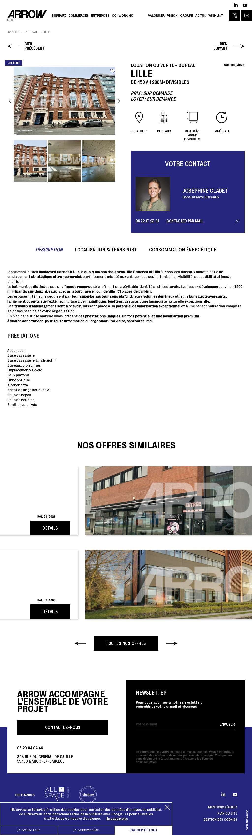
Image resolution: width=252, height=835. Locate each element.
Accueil (13, 32)
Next (119, 100)
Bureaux (59, 15)
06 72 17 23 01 (147, 221)
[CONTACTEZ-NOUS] (246, 15)
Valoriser (156, 15)
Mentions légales (222, 807)
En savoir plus (117, 818)
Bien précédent (34, 46)
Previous (10, 100)
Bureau (31, 32)
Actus (200, 15)
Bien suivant (220, 46)
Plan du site (227, 813)
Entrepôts (100, 15)
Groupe (186, 15)
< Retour (13, 62)
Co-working (122, 15)
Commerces (78, 15)
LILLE (46, 32)
